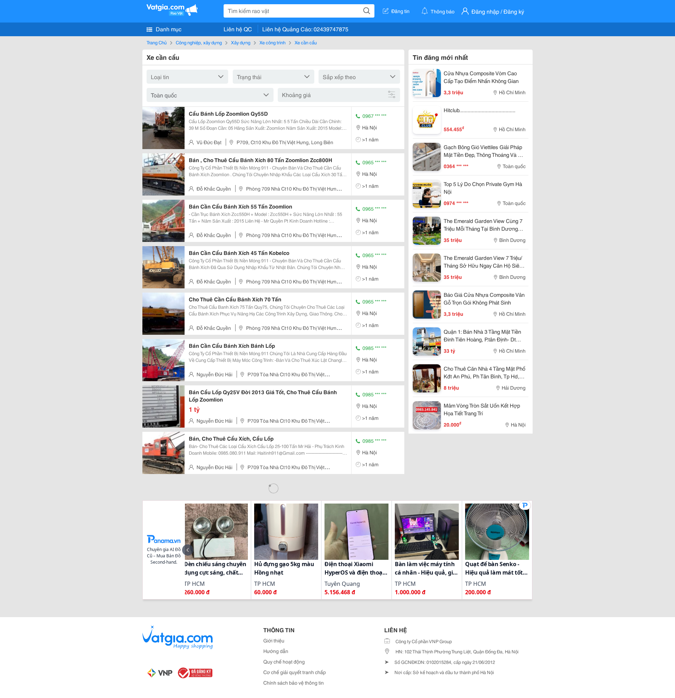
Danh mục (167, 29)
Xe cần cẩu (306, 42)
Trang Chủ (157, 42)
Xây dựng (240, 42)
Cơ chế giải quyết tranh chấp (294, 671)
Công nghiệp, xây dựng (199, 42)
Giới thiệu (273, 640)
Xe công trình (272, 42)
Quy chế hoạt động (284, 661)
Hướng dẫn (275, 650)
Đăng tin (400, 10)
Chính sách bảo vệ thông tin (293, 682)
